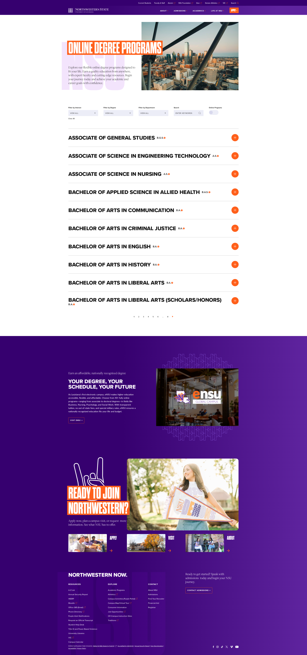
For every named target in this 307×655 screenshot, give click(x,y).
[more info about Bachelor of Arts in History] (235, 264)
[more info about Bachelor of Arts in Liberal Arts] (235, 282)
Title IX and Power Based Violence (82, 629)
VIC (224, 3)
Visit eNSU (75, 420)
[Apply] (94, 543)
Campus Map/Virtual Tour (118, 603)
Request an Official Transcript (80, 620)
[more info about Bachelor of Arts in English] (235, 246)
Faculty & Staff (159, 3)
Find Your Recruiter (156, 598)
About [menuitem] (163, 11)
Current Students (144, 3)
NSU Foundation (184, 3)
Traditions (112, 620)
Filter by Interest (74, 107)
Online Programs (215, 107)
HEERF (71, 598)
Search (233, 3)
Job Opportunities (115, 611)
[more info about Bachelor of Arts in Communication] (235, 210)
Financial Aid (153, 603)
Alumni (170, 3)
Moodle (71, 603)
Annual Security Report (78, 594)
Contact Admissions (198, 590)
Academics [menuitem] (198, 11)
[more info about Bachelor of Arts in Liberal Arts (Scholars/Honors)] (235, 300)
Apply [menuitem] (233, 10)
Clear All (71, 118)
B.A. (178, 210)
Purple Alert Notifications (78, 616)
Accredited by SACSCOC (126, 646)
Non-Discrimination (157, 646)
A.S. (215, 156)
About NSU (152, 590)
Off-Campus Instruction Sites (120, 616)
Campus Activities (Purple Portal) (121, 598)
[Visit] (153, 543)
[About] (212, 544)
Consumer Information (117, 607)
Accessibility (72, 648)
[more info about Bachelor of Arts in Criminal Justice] (235, 228)
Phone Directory (75, 611)
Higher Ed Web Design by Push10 (103, 646)
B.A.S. (205, 192)
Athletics (111, 594)
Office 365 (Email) (75, 607)
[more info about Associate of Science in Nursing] (235, 173)
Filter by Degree (109, 107)
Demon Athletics (211, 3)
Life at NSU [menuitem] (216, 11)
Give (198, 3)
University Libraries (76, 633)
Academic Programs (116, 590)
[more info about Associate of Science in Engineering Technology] (235, 155)
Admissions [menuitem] (180, 11)
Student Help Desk (76, 624)
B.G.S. (160, 137)
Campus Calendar (75, 642)
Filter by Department (147, 107)
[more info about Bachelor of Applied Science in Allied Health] (235, 192)
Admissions (153, 594)
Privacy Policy (81, 648)
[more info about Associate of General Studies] (235, 137)
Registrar (152, 607)
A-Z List (71, 590)
